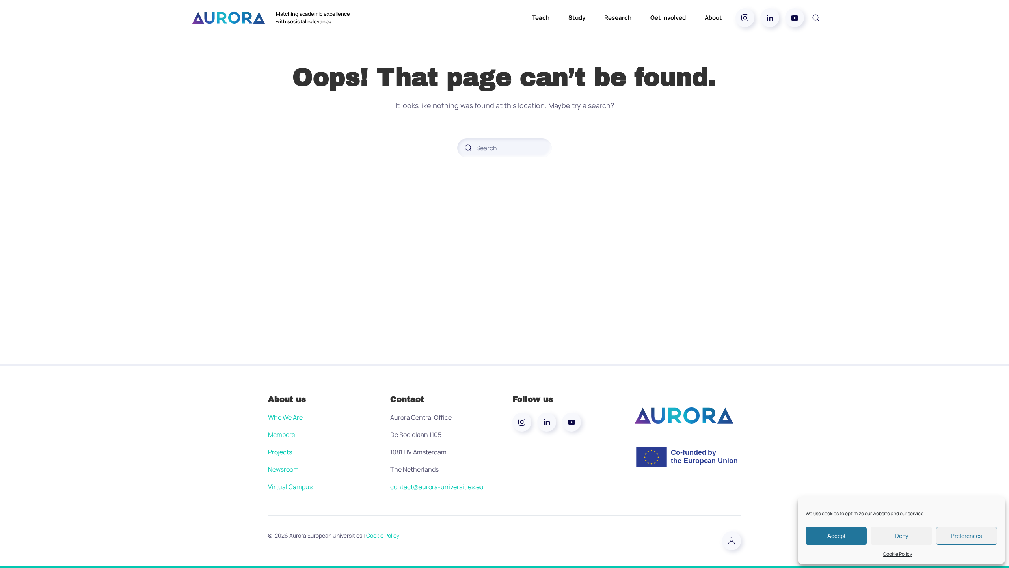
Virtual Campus (290, 486)
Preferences (966, 535)
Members (281, 434)
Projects (280, 452)
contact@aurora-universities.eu (437, 486)
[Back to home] (228, 18)
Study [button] (576, 17)
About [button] (713, 17)
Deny (901, 535)
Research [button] (617, 17)
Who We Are (285, 417)
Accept (836, 535)
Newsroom (283, 469)
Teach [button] (540, 17)
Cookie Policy (897, 554)
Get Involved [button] (668, 17)
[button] (816, 18)
